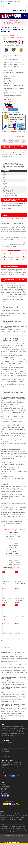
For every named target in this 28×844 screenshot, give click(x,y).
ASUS (9, 78)
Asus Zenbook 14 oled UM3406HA (13, 564)
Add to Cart (13, 109)
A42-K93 (9, 192)
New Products (6, 756)
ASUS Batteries (7, 22)
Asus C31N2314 (9, 557)
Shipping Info (6, 751)
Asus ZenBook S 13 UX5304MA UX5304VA (14, 558)
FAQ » (2, 767)
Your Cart (16, 10)
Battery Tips (4, 790)
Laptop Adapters (5, 788)
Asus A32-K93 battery (17, 654)
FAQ (22, 839)
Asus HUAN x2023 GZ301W (11, 547)
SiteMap (3, 784)
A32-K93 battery (5, 640)
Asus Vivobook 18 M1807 (11, 534)
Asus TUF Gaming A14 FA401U (12, 543)
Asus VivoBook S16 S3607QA (12, 532)
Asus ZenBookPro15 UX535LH (12, 551)
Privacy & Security (7, 742)
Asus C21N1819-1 (9, 538)
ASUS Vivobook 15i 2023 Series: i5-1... (13, 536)
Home (5, 20)
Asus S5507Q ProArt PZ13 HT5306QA (13, 560)
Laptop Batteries (14, 20)
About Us (4, 744)
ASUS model (18, 22)
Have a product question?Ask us (12, 112)
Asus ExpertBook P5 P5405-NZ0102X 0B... (14, 562)
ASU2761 (10, 70)
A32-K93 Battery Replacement (11, 23)
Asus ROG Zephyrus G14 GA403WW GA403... (15, 541)
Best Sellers (5, 753)
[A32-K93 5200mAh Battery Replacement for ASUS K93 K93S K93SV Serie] (14, 37)
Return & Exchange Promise (9, 747)
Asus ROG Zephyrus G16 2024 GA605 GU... (14, 555)
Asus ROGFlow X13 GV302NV (12, 545)
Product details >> (20, 136)
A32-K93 (5, 192)
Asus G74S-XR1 (9, 549)
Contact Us (15, 839)
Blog (2, 791)
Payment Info (5, 749)
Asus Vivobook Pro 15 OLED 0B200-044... (14, 540)
